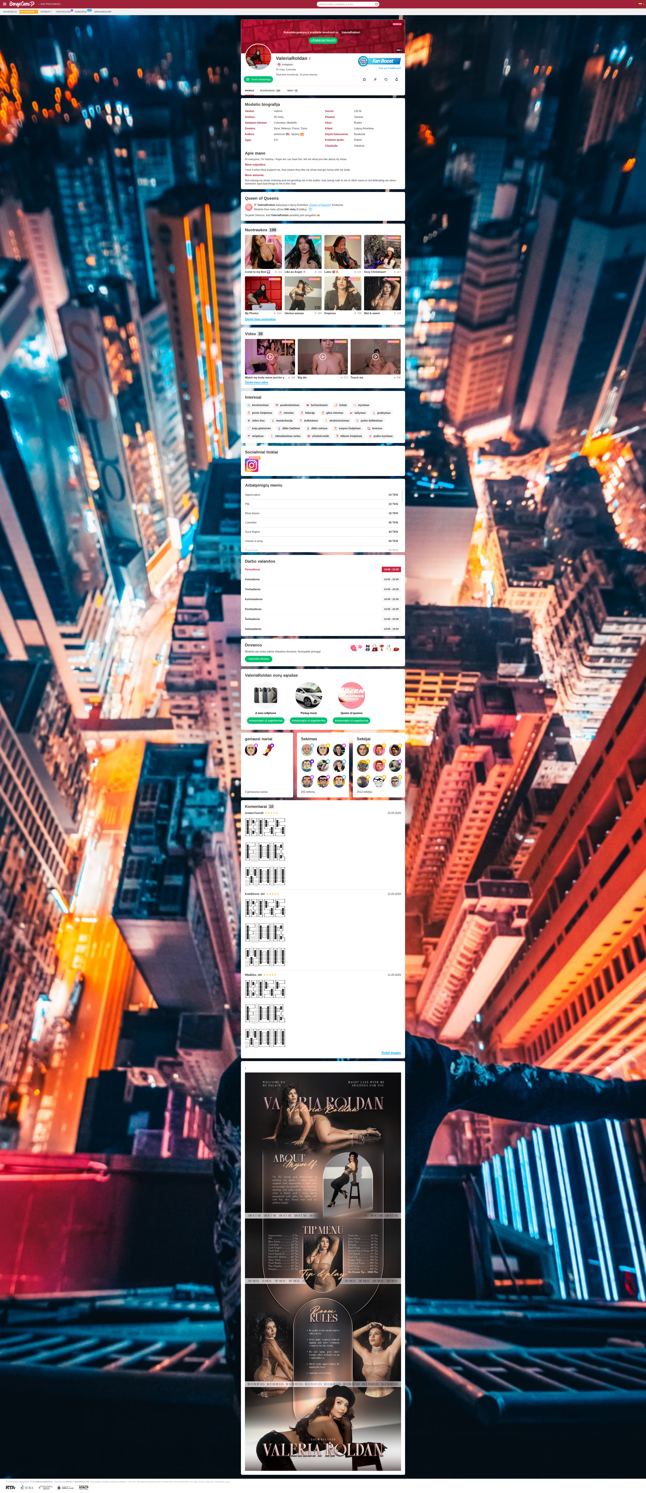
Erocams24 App (102, 12)
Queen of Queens (320, 205)
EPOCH (69, 1482)
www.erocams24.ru (44, 1482)
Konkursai (81, 12)
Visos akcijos (63, 12)
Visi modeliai (10, 12)
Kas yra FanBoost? (390, 68)
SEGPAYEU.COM (82, 1482)
